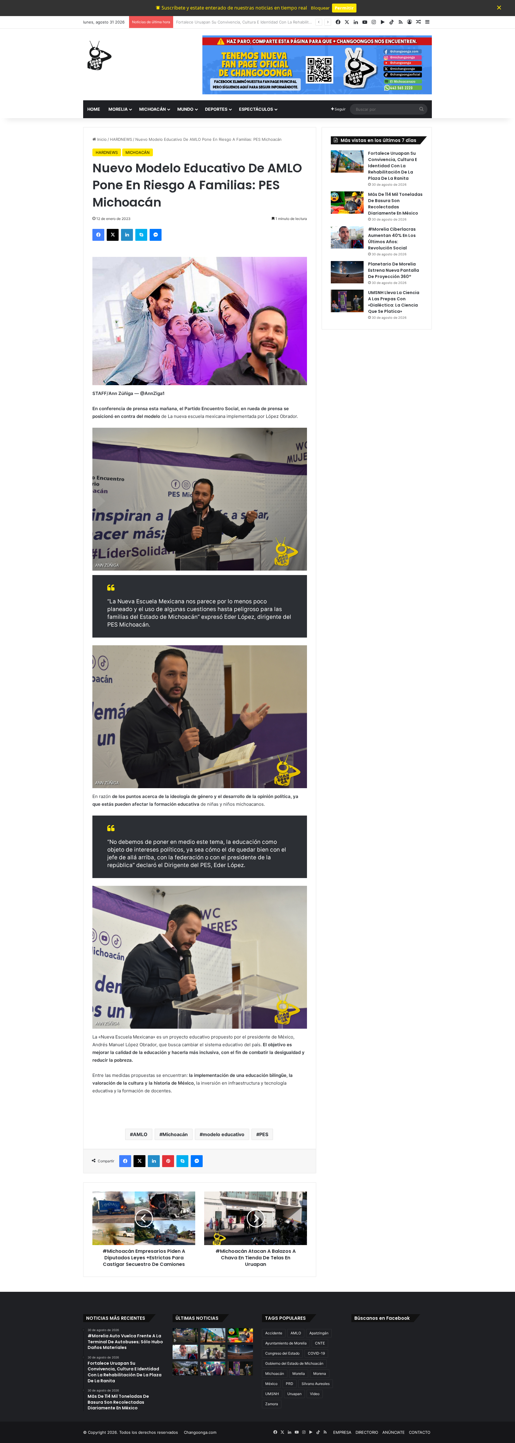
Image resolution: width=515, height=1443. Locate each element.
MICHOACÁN (152, 109)
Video (314, 1394)
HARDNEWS (121, 139)
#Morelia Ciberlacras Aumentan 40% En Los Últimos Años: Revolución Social (392, 238)
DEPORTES (216, 109)
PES (263, 1134)
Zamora (271, 1404)
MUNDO (185, 109)
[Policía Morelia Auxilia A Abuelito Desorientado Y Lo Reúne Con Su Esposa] (213, 1352)
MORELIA (118, 109)
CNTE (320, 1343)
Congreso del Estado (282, 1353)
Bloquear (320, 8)
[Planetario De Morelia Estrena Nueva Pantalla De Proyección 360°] (347, 272)
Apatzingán (318, 1333)
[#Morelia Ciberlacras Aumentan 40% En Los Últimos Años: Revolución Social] (347, 237)
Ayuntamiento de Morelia (286, 1343)
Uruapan (294, 1394)
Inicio (101, 139)
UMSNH (272, 1394)
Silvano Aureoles (316, 1383)
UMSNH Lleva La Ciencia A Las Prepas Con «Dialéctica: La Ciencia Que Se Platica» (393, 302)
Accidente (273, 1333)
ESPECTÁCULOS (256, 109)
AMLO (140, 1134)
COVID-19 (316, 1353)
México (271, 1383)
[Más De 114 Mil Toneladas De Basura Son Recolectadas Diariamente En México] (347, 202)
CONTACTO (419, 1432)
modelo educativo (223, 1134)
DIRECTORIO (367, 1432)
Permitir (344, 8)
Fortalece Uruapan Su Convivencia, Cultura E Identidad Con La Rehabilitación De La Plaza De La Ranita (392, 165)
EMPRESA (342, 1432)
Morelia (298, 1373)
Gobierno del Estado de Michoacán (294, 1363)
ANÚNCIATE (393, 1432)
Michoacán (175, 1134)
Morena (319, 1373)
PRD (289, 1383)
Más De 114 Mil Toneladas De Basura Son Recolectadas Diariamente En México (249, 22)
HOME (93, 109)
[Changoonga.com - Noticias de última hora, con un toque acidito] (98, 55)
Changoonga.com (200, 1432)
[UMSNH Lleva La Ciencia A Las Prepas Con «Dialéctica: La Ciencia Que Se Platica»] (347, 301)
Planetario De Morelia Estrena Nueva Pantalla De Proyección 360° (393, 270)
